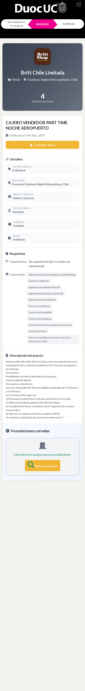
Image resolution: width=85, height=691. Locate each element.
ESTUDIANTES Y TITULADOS (16, 23)
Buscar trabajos (46, 466)
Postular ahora (45, 145)
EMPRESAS (69, 23)
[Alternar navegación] (79, 4)
